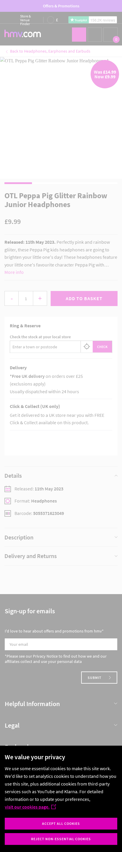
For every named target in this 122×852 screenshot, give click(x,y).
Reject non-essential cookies (61, 839)
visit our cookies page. (27, 807)
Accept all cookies (61, 823)
